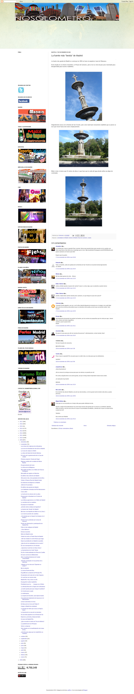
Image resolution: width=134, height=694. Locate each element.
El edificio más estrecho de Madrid (30, 475)
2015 (21, 426)
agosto (23, 641)
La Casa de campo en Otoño (28, 451)
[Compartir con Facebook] (82, 235)
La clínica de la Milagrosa (28, 467)
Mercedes (58, 389)
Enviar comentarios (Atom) (66, 428)
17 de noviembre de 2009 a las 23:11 (66, 325)
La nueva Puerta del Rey (27, 570)
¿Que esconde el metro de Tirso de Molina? (32, 621)
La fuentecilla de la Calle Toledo (29, 550)
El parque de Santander (27, 504)
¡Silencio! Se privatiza (26, 485)
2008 (21, 660)
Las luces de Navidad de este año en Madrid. (33, 448)
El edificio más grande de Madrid (29, 487)
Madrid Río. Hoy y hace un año (29, 579)
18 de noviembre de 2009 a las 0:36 (65, 348)
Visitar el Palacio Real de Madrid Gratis (31, 480)
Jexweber (58, 246)
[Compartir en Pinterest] (84, 235)
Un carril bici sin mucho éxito (28, 577)
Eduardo (58, 262)
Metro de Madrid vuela (27, 534)
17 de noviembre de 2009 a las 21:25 (66, 278)
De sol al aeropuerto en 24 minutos (30, 545)
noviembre (24, 444)
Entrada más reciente (57, 425)
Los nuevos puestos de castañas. (30, 513)
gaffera (69, 690)
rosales (89, 237)
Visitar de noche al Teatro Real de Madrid (32, 536)
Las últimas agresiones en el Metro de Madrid (33, 500)
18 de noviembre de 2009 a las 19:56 (66, 396)
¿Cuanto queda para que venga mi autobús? (33, 589)
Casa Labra (24, 491)
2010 (21, 437)
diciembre (24, 442)
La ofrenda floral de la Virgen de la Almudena (33, 586)
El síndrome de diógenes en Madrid (30, 482)
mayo (22, 648)
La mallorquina (25, 593)
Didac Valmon (59, 283)
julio (22, 643)
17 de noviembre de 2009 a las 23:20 (66, 335)
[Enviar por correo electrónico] (76, 235)
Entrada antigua (111, 425)
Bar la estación (25, 568)
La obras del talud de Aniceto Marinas (31, 453)
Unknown (58, 303)
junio (22, 645)
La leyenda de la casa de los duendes (31, 612)
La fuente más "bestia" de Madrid (29, 509)
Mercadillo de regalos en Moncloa (30, 473)
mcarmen (58, 331)
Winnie (57, 274)
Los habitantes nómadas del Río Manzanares (33, 489)
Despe (57, 316)
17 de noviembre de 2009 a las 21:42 (66, 288)
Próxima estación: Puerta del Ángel (30, 459)
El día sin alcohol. (25, 532)
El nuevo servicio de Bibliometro (29, 554)
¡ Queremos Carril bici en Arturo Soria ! (31, 548)
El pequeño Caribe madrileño (29, 582)
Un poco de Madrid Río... (27, 619)
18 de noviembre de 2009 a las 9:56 (65, 361)
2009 (21, 440)
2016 (21, 424)
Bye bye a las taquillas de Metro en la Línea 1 (33, 511)
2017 (21, 421)
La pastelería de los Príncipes (29, 623)
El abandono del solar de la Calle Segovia (32, 575)
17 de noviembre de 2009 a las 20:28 (66, 257)
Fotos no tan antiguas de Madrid (29, 527)
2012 (21, 433)
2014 (21, 428)
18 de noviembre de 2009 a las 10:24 (66, 384)
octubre (23, 636)
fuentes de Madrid (73, 237)
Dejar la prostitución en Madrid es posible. (32, 541)
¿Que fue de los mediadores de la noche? (32, 543)
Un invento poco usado (27, 591)
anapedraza (59, 367)
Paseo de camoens (82, 237)
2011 (21, 435)
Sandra (58, 354)
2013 (21, 431)
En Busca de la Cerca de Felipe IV (30, 604)
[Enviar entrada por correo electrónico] (73, 235)
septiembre (24, 638)
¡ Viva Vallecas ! (25, 529)
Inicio (85, 425)
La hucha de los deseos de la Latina (30, 494)
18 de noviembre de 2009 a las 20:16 (66, 419)
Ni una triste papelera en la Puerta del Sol (32, 614)
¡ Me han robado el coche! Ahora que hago (32, 538)
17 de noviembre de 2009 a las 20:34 (66, 268)
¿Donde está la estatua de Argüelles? (31, 507)
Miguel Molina (59, 401)
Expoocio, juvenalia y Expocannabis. (31, 617)
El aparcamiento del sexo (27, 465)
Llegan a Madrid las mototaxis (29, 606)
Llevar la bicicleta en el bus (28, 601)
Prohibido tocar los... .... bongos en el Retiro (32, 584)
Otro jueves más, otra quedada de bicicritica (32, 478)
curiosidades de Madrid (62, 237)
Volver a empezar (25, 626)
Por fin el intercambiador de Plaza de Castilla (33, 552)
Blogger (85, 690)
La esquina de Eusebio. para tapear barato (32, 595)
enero (23, 657)
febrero (23, 654)
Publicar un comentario (60, 422)
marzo (23, 652)
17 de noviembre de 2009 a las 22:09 (66, 311)
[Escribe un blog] (78, 235)
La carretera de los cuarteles (28, 502)
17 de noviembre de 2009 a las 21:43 (66, 298)
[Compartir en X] (80, 235)
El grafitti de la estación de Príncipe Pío (31, 572)
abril (22, 650)
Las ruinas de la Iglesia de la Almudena (31, 446)
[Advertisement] (32, 34)
